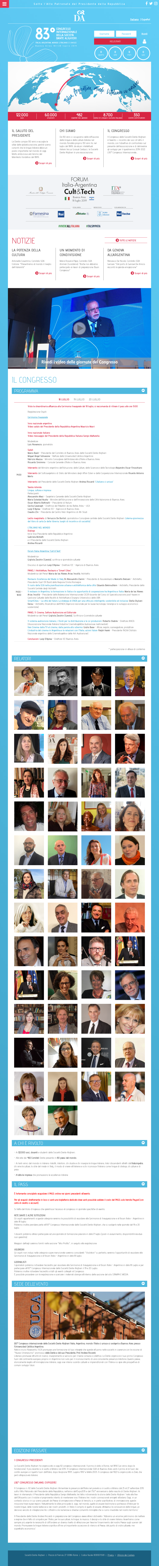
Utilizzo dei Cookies (125, 1555)
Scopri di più (45, 163)
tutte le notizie (127, 240)
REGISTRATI (115, 41)
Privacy (111, 1555)
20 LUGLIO (94, 399)
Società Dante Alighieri (35, 1555)
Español (145, 19)
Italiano (134, 19)
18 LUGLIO (64, 399)
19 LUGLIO (79, 399)
